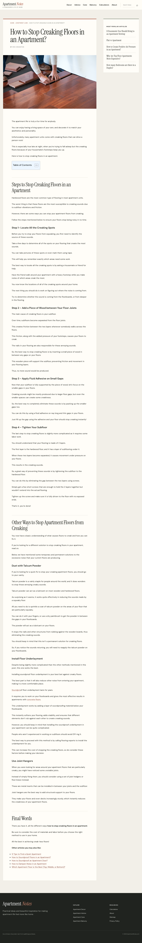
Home (12, 23)
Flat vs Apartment (113, 40)
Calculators (104, 5)
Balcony (93, 5)
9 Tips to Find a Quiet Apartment (26, 854)
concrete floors (34, 699)
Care (85, 5)
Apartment (17, 903)
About (114, 5)
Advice (77, 5)
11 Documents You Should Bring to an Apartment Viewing (120, 32)
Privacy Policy (114, 921)
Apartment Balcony (80, 921)
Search (137, 5)
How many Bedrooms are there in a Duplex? (121, 66)
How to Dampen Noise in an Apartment (29, 864)
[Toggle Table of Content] (35, 165)
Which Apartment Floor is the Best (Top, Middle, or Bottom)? (38, 867)
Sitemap (112, 917)
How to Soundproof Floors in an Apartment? (31, 857)
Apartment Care (22, 23)
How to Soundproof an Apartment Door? (30, 860)
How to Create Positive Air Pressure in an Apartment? (121, 48)
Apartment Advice (79, 913)
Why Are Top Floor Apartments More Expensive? (119, 57)
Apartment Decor (79, 909)
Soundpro (16, 690)
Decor (69, 5)
